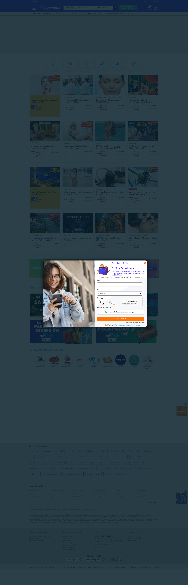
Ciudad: (100, 290)
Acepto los (124, 325)
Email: (99, 281)
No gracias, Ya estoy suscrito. (135, 322)
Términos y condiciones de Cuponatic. (128, 325)
